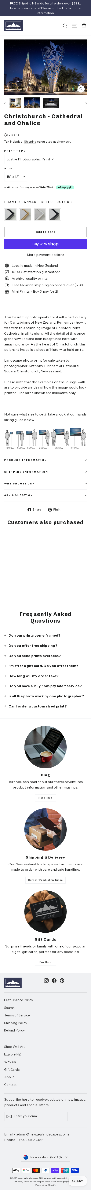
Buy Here (46, 962)
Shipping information (26, 471)
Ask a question (18, 495)
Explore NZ (12, 1054)
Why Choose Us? (19, 483)
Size (8, 168)
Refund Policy (14, 1030)
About (9, 1077)
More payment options (45, 255)
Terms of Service (17, 1015)
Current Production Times (45, 879)
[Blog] (45, 747)
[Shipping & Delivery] (45, 829)
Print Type (14, 150)
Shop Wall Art (14, 1047)
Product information (25, 460)
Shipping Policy (15, 1023)
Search (9, 1008)
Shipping (30, 141)
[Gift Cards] (45, 911)
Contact (10, 1085)
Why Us (10, 1062)
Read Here (45, 797)
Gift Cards (12, 1070)
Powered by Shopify (45, 1185)
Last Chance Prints (18, 1000)
